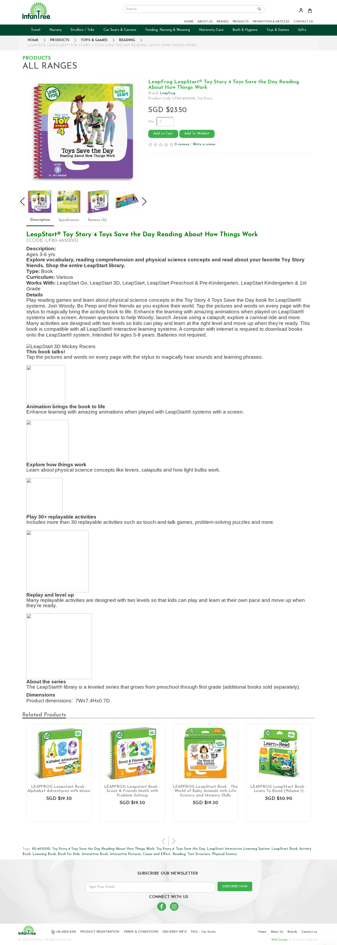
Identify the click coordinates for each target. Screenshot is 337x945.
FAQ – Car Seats (203, 931)
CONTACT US (303, 21)
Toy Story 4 (165, 849)
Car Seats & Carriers (119, 30)
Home (262, 931)
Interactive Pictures (125, 854)
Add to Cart (163, 133)
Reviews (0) (97, 220)
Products (59, 40)
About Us (277, 931)
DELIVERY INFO (175, 931)
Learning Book (44, 854)
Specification (69, 220)
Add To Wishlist (196, 133)
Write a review (204, 144)
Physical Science (224, 854)
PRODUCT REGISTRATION (99, 931)
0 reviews (182, 144)
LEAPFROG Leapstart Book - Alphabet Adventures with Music (59, 789)
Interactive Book (95, 854)
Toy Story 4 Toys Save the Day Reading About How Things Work (103, 849)
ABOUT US (205, 21)
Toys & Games (277, 30)
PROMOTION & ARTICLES (271, 21)
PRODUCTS (241, 21)
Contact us (309, 931)
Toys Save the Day (190, 849)
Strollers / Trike (83, 30)
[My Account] (301, 10)
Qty (151, 121)
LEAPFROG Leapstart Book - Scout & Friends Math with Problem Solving (132, 791)
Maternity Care (211, 30)
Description (40, 220)
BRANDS (223, 21)
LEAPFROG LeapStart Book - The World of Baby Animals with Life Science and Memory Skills (205, 791)
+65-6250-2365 (66, 931)
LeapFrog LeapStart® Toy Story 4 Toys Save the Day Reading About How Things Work (112, 45)
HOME (189, 21)
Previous (163, 841)
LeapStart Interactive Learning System (238, 849)
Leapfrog (167, 93)
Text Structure (198, 854)
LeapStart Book (284, 849)
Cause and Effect (157, 854)
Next (173, 841)
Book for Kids (69, 854)
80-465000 (41, 849)
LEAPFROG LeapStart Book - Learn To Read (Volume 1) (278, 789)
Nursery (55, 30)
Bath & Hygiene (244, 30)
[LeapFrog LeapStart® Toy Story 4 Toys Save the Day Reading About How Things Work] (83, 131)
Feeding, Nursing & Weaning (167, 30)
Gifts (302, 30)
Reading (127, 40)
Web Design (279, 939)
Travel (35, 30)
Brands (292, 931)
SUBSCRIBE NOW (234, 886)
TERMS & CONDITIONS (140, 931)
